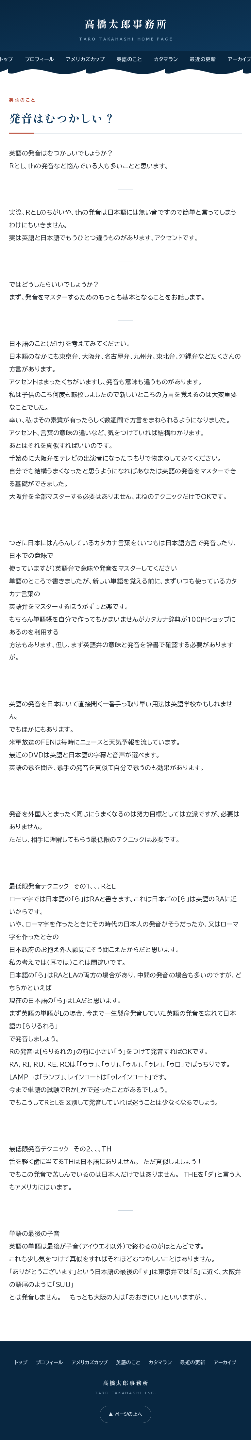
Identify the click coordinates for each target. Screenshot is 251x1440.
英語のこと (129, 59)
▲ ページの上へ (125, 1414)
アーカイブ (225, 1362)
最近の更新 (203, 59)
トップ (21, 1362)
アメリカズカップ (85, 59)
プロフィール (39, 59)
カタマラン (166, 59)
